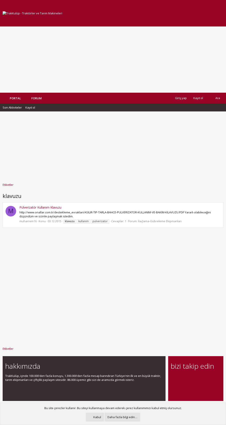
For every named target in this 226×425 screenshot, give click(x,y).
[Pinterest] (196, 378)
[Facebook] (173, 378)
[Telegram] (204, 378)
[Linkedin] (188, 378)
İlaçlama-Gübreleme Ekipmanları (160, 221)
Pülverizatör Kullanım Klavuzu (40, 207)
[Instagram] (181, 378)
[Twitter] (212, 378)
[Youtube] (173, 387)
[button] (45, 98)
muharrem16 (28, 221)
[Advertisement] (113, 59)
